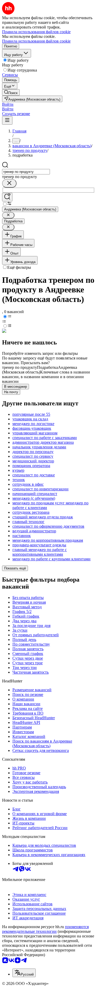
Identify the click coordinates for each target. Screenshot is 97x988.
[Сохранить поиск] (7, 197)
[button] (7, 104)
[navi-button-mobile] (7, 120)
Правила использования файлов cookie (36, 41)
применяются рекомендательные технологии (45, 929)
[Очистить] (9, 183)
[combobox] (26, 171)
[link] (11, 92)
